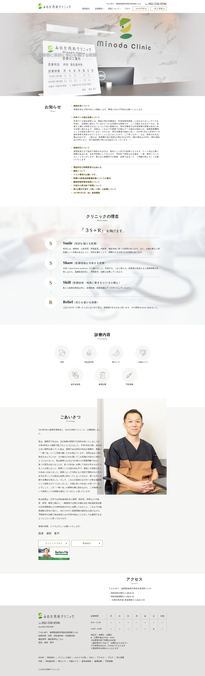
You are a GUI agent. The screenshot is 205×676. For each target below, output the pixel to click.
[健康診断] (102, 375)
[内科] (62, 353)
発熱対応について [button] (81, 148)
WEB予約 (140, 9)
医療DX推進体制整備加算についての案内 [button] (92, 178)
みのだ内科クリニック (50, 669)
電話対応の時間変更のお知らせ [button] (87, 167)
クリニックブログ (53, 543)
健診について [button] (79, 171)
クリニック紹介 (64, 657)
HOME (41, 657)
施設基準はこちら (55, 639)
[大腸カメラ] (143, 353)
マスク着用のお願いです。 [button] (85, 174)
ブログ (127, 9)
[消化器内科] (89, 353)
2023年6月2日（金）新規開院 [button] (86, 193)
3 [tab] (107, 98)
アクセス (101, 657)
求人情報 (158, 9)
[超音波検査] (75, 375)
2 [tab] (102, 98)
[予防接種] (129, 375)
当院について (113, 9)
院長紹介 (86, 9)
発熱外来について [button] (81, 106)
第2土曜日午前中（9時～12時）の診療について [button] (94, 189)
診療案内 (99, 9)
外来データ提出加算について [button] (86, 117)
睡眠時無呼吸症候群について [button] (86, 182)
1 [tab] (98, 98)
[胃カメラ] (116, 353)
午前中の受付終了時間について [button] (87, 185)
